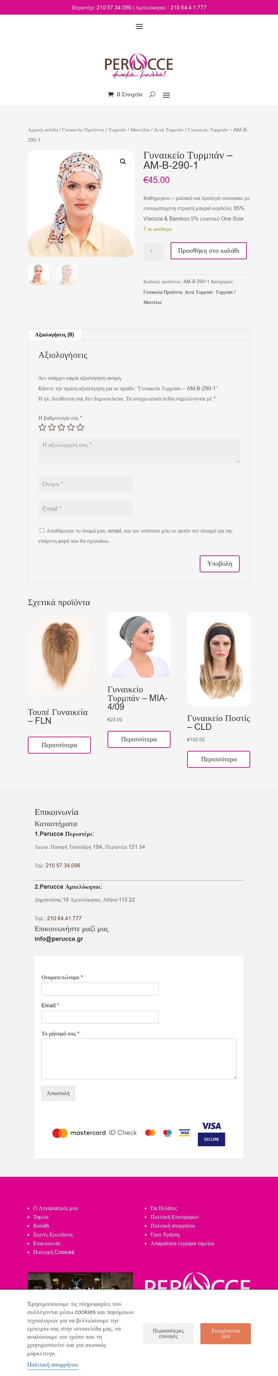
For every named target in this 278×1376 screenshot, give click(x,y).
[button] (123, 162)
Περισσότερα (59, 744)
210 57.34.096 (63, 865)
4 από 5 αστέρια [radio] (71, 427)
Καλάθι (41, 1226)
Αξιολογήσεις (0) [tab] (54, 334)
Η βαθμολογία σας (60, 418)
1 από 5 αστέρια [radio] (42, 427)
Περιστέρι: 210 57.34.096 (101, 8)
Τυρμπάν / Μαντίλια (129, 129)
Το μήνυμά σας (60, 1034)
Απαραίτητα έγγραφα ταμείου (182, 1243)
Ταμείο (40, 1217)
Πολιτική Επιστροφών (175, 1217)
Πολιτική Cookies (53, 1252)
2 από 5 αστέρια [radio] (52, 427)
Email (50, 1005)
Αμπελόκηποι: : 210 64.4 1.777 (170, 8)
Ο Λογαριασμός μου (55, 1208)
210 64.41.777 (64, 918)
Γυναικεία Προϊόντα (83, 129)
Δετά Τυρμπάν (169, 129)
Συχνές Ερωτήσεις (53, 1234)
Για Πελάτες (164, 1208)
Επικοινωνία (46, 1243)
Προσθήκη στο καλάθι (208, 250)
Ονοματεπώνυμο (62, 977)
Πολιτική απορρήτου (173, 1226)
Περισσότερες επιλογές (168, 1333)
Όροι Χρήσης (165, 1234)
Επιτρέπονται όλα (226, 1333)
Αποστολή (58, 1093)
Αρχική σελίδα (43, 129)
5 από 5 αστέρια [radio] (80, 427)
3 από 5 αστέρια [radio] (61, 427)
